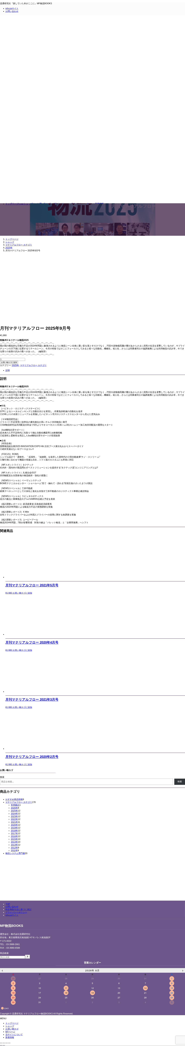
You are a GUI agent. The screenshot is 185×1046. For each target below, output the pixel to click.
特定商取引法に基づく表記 (18, 909)
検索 (2, 777)
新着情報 (9, 1037)
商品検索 (4, 953)
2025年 (15, 365)
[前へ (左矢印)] (1, 1045)
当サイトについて (14, 1034)
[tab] (95, 370)
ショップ (9, 1026)
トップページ (11, 1023)
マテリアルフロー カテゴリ (33, 365)
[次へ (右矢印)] (4, 1045)
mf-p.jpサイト (11, 8)
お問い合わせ (11, 11)
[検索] (27, 957)
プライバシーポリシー (16, 912)
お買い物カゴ (11, 1029)
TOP (8, 904)
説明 (7, 370)
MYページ (10, 1032)
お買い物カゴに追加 (9, 362)
